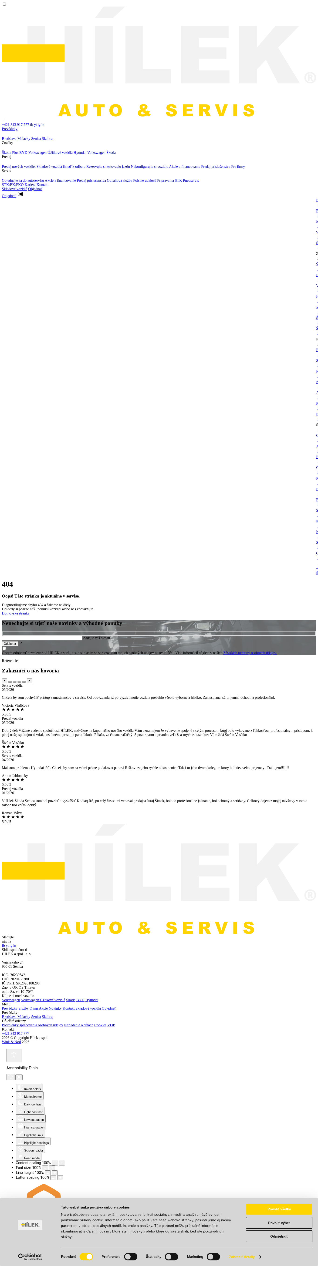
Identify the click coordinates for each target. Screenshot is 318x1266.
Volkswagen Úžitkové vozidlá (43, 1000)
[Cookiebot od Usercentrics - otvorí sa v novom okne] (30, 1256)
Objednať (109, 1008)
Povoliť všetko (279, 1209)
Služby (23, 1008)
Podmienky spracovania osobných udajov (32, 1025)
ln (42, 125)
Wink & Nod (11, 1042)
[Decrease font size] (45, 1167)
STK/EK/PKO (13, 185)
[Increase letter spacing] (60, 1177)
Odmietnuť (279, 1236)
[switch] (130, 1256)
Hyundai (91, 1000)
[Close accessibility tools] (19, 1077)
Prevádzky (9, 129)
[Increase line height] (55, 1172)
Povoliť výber (279, 1223)
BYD (80, 1000)
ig (39, 125)
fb (32, 125)
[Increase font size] (52, 1167)
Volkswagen (11, 1000)
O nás (34, 1008)
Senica (36, 1017)
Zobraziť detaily (242, 1257)
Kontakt (42, 185)
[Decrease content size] (55, 1163)
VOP (111, 1025)
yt (36, 125)
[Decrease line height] (48, 1172)
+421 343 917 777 (15, 1033)
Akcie (43, 1008)
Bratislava (9, 1017)
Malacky (23, 1017)
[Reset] (10, 1077)
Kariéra (31, 185)
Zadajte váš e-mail (96, 638)
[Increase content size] (62, 1163)
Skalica (47, 1017)
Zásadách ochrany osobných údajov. (250, 653)
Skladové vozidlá (14, 189)
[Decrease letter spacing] (53, 1177)
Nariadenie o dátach (78, 1025)
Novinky (55, 1008)
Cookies (100, 1025)
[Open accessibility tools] (14, 1055)
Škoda (70, 1000)
